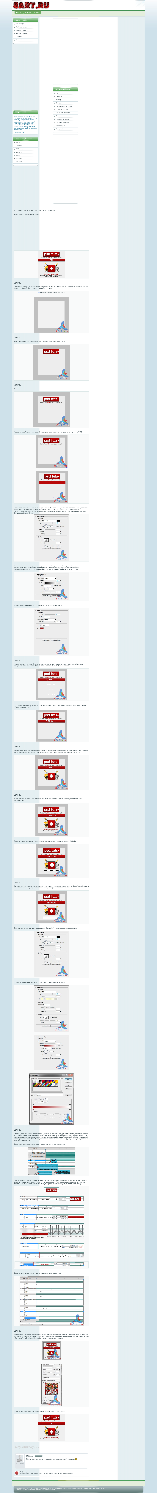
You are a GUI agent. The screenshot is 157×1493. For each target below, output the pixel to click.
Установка (28, 12)
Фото (25, 124)
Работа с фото (20, 24)
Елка (15, 119)
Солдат (31, 123)
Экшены (34, 124)
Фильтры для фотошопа (63, 116)
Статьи (36, 12)
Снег (27, 123)
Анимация (19, 40)
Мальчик (16, 121)
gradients (20, 116)
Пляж (24, 122)
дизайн (21, 126)
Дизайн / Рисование (22, 33)
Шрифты (19, 152)
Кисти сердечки (25, 119)
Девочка (16, 118)
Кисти (18, 142)
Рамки (32, 122)
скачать (16, 128)
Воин (34, 116)
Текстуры (19, 145)
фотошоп (21, 128)
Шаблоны (19, 158)
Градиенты (19, 161)
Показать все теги (19, 132)
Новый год (31, 121)
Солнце (16, 124)
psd (30, 116)
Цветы (29, 124)
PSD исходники (21, 149)
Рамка (28, 122)
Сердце (24, 123)
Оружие (16, 122)
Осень (21, 122)
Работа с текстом (21, 27)
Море (20, 121)
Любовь (32, 119)
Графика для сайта (22, 30)
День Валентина (29, 118)
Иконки (18, 155)
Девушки (21, 118)
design (16, 116)
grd (24, 116)
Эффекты (19, 36)
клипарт (26, 126)
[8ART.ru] (31, 5)
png (27, 116)
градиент (16, 126)
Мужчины (25, 121)
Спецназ (21, 124)
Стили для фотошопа (62, 109)
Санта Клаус (17, 123)
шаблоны (28, 128)
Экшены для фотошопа (63, 113)
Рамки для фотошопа (62, 119)
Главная (18, 12)
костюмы (32, 126)
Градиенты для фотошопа (64, 106)
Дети (35, 118)
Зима (18, 119)
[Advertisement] (97, 5)
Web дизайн (59, 129)
